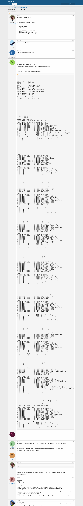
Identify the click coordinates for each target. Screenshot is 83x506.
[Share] (72, 15)
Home (10, 3)
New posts (10, 5)
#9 (73, 477)
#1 (73, 15)
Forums (14, 3)
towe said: (19, 465)
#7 (73, 453)
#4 (73, 59)
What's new (20, 3)
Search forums (15, 5)
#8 (73, 462)
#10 (73, 500)
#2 (73, 40)
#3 (73, 50)
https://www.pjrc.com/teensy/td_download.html (26, 19)
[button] (23, 4)
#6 (73, 441)
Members (27, 3)
